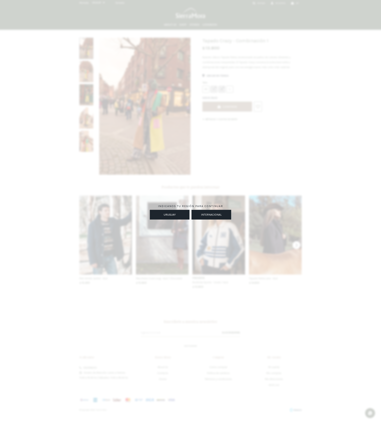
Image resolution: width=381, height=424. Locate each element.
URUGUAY (170, 214)
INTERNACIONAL (211, 214)
